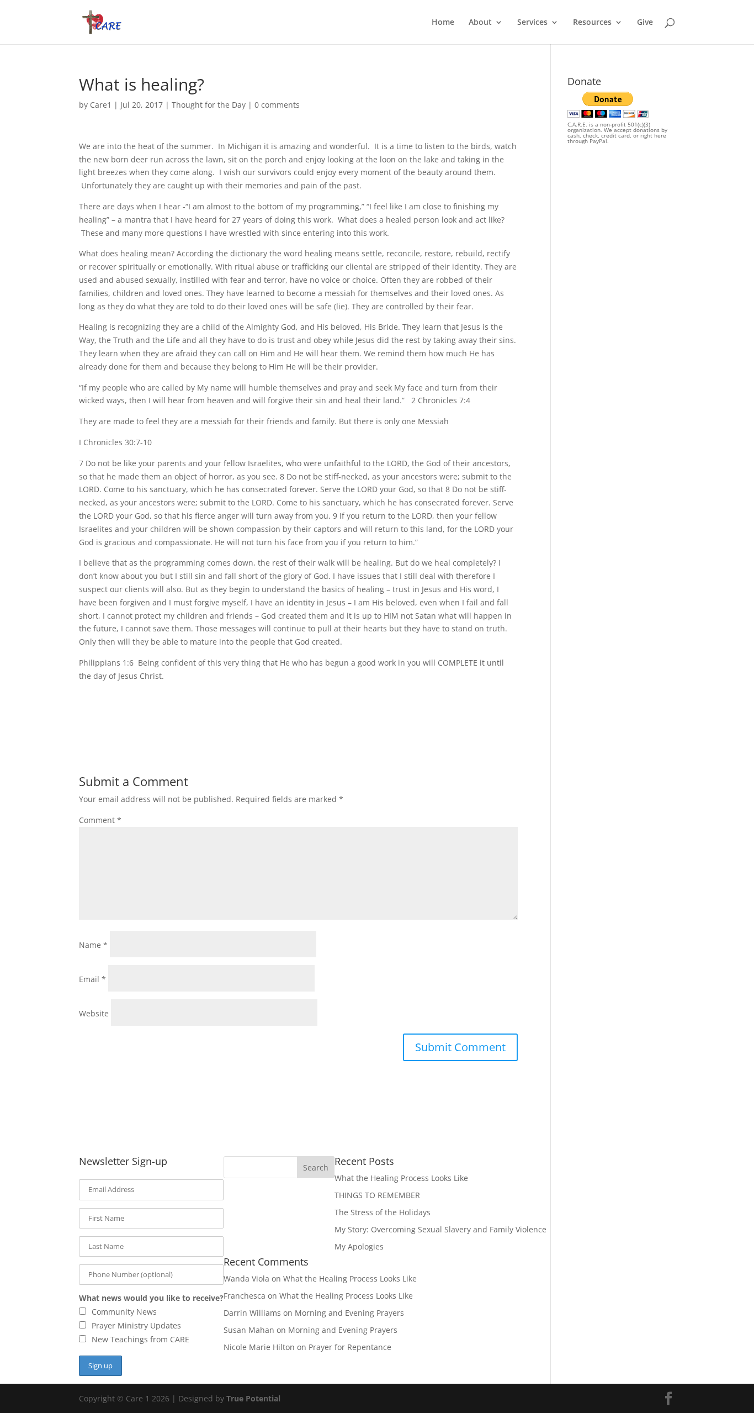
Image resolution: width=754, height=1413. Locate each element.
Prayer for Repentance (350, 1347)
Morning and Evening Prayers (349, 1312)
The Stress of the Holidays (382, 1212)
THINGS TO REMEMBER (377, 1195)
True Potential (253, 1398)
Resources (592, 22)
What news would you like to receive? (151, 1298)
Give (645, 22)
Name (93, 945)
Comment (100, 820)
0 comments (277, 104)
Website (94, 1013)
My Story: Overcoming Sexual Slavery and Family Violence (440, 1229)
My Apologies (359, 1246)
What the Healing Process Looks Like (401, 1178)
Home (443, 22)
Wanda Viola (246, 1278)
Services (532, 22)
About (480, 22)
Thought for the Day (209, 104)
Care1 (100, 104)
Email (92, 979)
